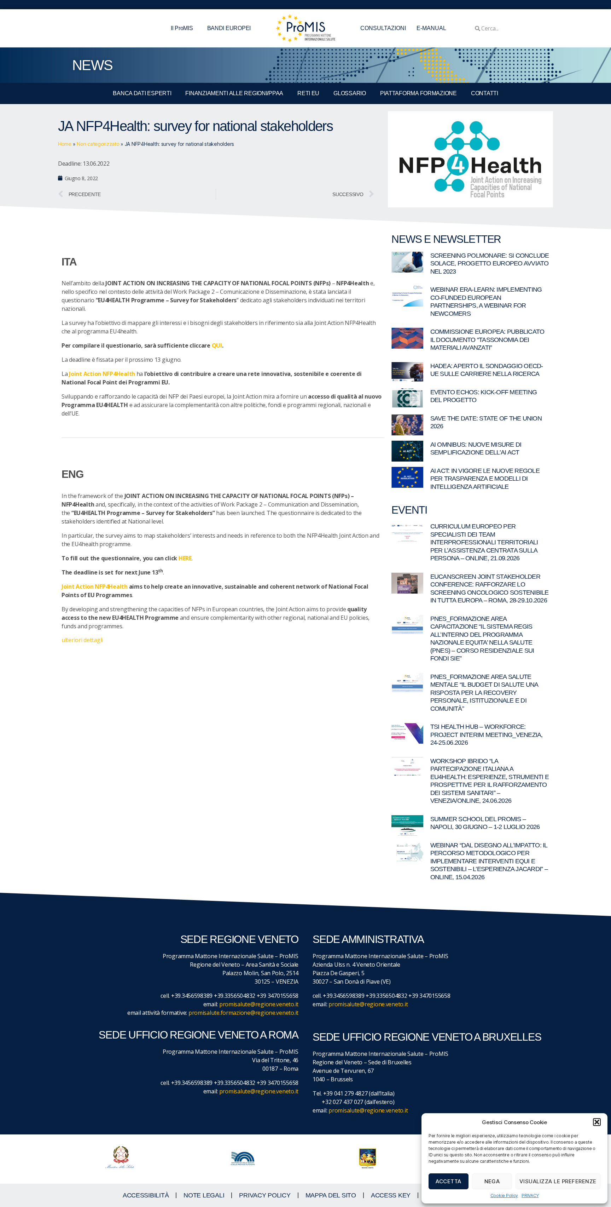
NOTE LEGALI (204, 1195)
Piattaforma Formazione (418, 93)
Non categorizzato (98, 144)
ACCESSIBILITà (146, 1195)
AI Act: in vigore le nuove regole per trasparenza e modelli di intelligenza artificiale (485, 478)
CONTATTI (484, 93)
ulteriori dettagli (82, 640)
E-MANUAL (431, 28)
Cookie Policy (504, 1195)
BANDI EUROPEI (229, 28)
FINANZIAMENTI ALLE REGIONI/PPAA (234, 93)
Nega (492, 1181)
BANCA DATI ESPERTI (142, 93)
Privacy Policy (264, 1195)
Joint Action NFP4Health (95, 586)
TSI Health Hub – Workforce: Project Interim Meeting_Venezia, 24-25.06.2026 (486, 734)
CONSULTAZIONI (383, 28)
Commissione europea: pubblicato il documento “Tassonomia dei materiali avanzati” (487, 339)
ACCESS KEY (391, 1195)
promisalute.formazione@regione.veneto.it (243, 1013)
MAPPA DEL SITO (331, 1195)
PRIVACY (530, 1195)
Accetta (448, 1181)
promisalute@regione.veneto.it (258, 1004)
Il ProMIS (182, 28)
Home (64, 144)
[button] (596, 1122)
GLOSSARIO (349, 93)
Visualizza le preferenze (558, 1181)
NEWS (92, 65)
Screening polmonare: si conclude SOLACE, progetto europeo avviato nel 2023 (489, 263)
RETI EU (308, 93)
